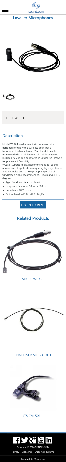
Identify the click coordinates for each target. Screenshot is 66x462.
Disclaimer (27, 451)
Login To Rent (33, 204)
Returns (50, 451)
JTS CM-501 (32, 415)
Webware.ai (39, 458)
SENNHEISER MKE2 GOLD (32, 354)
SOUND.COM (42, 447)
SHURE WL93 (32, 278)
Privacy (15, 451)
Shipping (39, 451)
